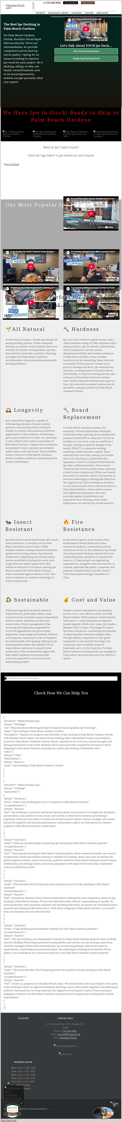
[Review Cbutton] (12, 1111)
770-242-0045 (69, 1031)
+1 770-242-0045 (52, 2)
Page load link (8, 1120)
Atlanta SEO (51, 1109)
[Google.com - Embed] (23, 1036)
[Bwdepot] (103, 1113)
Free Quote (87, 3)
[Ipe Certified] (11, 164)
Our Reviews (71, 3)
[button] (61, 678)
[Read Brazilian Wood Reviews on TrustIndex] (14, 1098)
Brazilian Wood (68, 1038)
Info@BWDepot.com (69, 1034)
